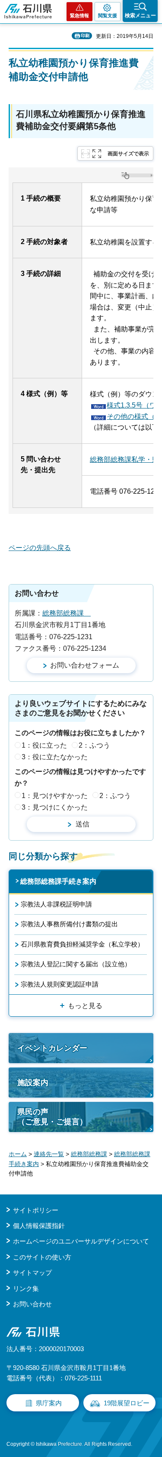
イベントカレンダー (52, 1048)
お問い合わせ (32, 1304)
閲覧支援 (107, 15)
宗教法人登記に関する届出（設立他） (76, 964)
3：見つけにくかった (55, 807)
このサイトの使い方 (42, 1257)
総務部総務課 (66, 613)
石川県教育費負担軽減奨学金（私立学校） (82, 944)
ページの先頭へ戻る (40, 547)
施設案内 (32, 1082)
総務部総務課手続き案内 (58, 881)
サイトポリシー (35, 1210)
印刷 (85, 35)
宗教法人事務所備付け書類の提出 (69, 924)
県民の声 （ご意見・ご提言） (52, 1116)
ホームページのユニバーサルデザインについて (81, 1241)
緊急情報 (79, 15)
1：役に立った (44, 745)
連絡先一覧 (49, 1154)
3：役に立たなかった (55, 757)
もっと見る (85, 1005)
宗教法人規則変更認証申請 (59, 984)
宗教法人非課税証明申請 (56, 904)
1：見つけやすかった (55, 795)
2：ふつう (94, 745)
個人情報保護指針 (39, 1225)
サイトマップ (32, 1272)
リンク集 (26, 1288)
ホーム (18, 1154)
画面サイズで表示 (128, 154)
